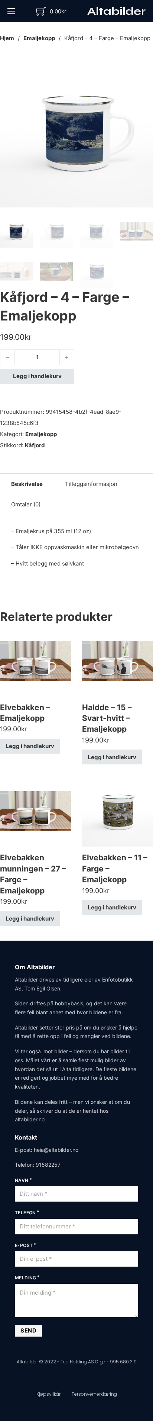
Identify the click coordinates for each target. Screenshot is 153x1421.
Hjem (7, 38)
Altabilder (116, 11)
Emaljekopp (39, 38)
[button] (143, 64)
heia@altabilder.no (56, 1150)
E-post (24, 1245)
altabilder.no (30, 1119)
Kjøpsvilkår (48, 1394)
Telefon (25, 1212)
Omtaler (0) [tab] (25, 504)
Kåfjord (35, 445)
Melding (25, 1277)
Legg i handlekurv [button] (30, 746)
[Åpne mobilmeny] (11, 11)
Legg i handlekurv (37, 376)
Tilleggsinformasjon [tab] (91, 483)
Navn (22, 1180)
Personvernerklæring (94, 1394)
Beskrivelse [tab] (27, 483)
